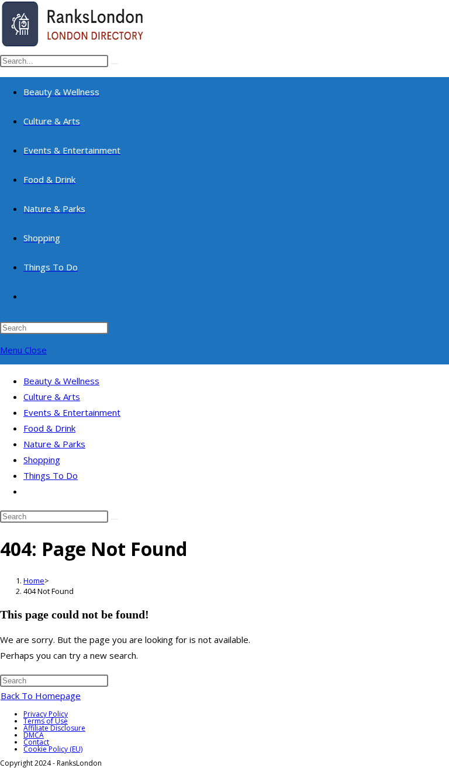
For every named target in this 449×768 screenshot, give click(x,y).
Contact (36, 742)
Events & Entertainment (71, 412)
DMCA (33, 735)
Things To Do (50, 475)
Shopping (41, 459)
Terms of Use (45, 721)
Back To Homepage (41, 695)
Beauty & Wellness (61, 381)
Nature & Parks (54, 444)
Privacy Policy (45, 714)
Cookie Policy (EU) (52, 749)
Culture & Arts (51, 396)
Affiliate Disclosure (54, 728)
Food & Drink (49, 428)
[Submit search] (114, 519)
